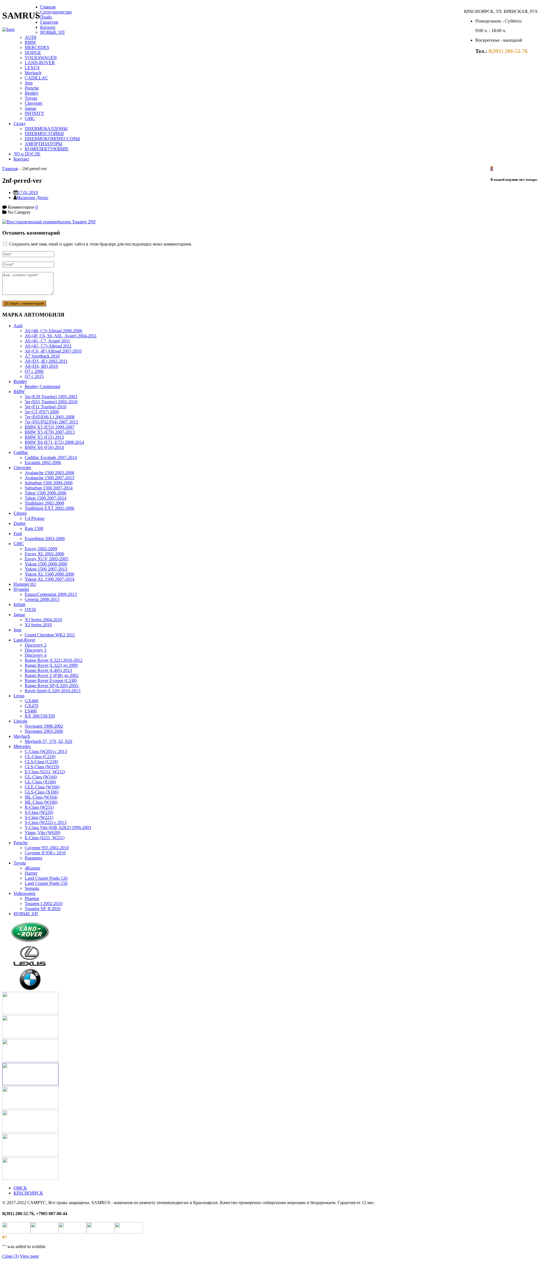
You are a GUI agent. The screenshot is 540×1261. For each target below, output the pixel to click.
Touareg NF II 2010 (42, 908)
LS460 (31, 711)
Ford (18, 533)
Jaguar (30, 108)
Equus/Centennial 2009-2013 (51, 594)
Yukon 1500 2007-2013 (46, 569)
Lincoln (20, 721)
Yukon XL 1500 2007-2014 (49, 579)
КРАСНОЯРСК (28, 1193)
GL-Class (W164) (41, 776)
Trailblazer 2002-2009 (44, 503)
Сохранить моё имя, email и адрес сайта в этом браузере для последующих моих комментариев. (100, 244)
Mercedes (22, 746)
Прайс (46, 17)
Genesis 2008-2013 (42, 599)
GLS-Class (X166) (41, 792)
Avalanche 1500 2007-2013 (49, 477)
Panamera (33, 857)
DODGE (33, 52)
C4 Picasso (34, 518)
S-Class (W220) (39, 812)
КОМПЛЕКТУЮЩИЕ (47, 148)
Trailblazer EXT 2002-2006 (49, 508)
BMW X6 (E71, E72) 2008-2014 (54, 442)
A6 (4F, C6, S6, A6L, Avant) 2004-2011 (61, 335)
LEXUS (32, 67)
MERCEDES (37, 47)
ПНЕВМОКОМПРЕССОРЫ (52, 138)
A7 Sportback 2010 (42, 356)
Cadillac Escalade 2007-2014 (51, 457)
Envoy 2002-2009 (41, 548)
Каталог (48, 27)
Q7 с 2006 (34, 371)
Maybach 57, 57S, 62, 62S (48, 741)
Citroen (20, 513)
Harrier (31, 873)
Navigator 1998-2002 (44, 726)
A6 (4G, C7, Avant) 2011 (47, 340)
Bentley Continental (42, 386)
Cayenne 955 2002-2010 (47, 847)
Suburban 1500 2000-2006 (49, 482)
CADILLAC (36, 77)
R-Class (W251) (39, 807)
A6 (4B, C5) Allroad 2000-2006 (53, 330)
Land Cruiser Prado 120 (46, 878)
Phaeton (32, 898)
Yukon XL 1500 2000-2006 (49, 574)
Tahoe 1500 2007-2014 (45, 498)
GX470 (31, 705)
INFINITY (34, 113)
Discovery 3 (35, 650)
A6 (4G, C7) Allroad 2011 (48, 346)
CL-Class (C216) (40, 756)
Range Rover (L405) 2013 (48, 670)
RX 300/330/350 (40, 716)
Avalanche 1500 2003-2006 (49, 472)
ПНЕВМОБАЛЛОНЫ (46, 128)
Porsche (32, 88)
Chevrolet (33, 103)
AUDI (30, 37)
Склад (19, 123)
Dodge (20, 523)
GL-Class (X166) (40, 781)
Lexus (19, 695)
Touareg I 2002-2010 (43, 903)
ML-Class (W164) (41, 797)
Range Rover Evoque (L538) (51, 680)
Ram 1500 (34, 528)
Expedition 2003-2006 (45, 538)
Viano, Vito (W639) (42, 832)
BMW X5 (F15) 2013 (44, 437)
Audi (18, 325)
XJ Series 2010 (38, 624)
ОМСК (20, 1188)
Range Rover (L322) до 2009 (51, 665)
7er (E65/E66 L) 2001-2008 (50, 417)
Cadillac (21, 452)
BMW (30, 42)
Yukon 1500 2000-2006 (46, 564)
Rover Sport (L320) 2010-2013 (52, 690)
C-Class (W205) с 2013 (46, 751)
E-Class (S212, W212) (45, 771)
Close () (10, 1256)
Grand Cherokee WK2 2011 (50, 634)
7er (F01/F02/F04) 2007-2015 (51, 422)
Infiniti (19, 604)
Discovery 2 (35, 645)
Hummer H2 (25, 584)
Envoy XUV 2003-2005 (46, 558)
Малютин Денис (32, 197)
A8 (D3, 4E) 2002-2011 (46, 361)
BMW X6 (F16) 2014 (44, 447)
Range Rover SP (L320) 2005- (52, 685)
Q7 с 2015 (34, 376)
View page (29, 1256)
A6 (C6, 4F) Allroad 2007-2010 (53, 351)
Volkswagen (24, 893)
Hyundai (21, 589)
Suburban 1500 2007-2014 (49, 487)
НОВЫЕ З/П (52, 32)
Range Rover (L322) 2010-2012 (53, 660)
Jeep (29, 83)
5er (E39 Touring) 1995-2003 (51, 396)
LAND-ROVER (40, 62)
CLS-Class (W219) (42, 766)
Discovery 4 (35, 655)
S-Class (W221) (39, 817)
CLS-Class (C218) (41, 761)
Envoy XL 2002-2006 (44, 553)
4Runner (32, 868)
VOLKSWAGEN (41, 57)
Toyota (31, 98)
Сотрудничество (56, 12)
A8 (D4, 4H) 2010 (41, 366)
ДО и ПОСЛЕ (27, 154)
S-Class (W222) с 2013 (45, 822)
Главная (47, 7)
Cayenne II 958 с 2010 (45, 852)
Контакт (21, 159)
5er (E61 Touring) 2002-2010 (51, 401)
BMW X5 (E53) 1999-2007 (50, 427)
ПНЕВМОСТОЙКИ (44, 133)
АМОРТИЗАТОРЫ (43, 143)
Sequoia (32, 888)
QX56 (30, 609)
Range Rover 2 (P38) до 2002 (51, 675)
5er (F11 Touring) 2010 (45, 406)
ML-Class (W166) (41, 802)
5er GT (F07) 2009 (42, 411)
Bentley (32, 93)
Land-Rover (24, 640)
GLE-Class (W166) (42, 787)
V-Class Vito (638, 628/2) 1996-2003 (58, 827)
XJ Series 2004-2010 (43, 619)
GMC (30, 118)
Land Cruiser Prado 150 (46, 883)
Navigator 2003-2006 (44, 731)
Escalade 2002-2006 (43, 462)
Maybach (33, 72)
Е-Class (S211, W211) (44, 837)
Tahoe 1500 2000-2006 (45, 493)
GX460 (31, 700)
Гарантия (49, 22)
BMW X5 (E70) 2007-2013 (50, 432)
